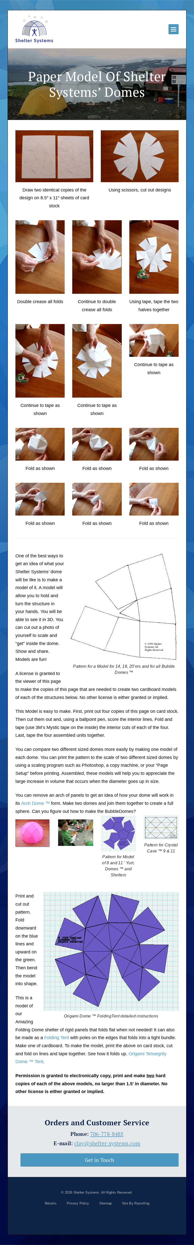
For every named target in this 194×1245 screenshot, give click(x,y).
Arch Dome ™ (35, 803)
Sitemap (105, 1203)
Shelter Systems (86, 1192)
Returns (51, 1203)
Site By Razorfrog (135, 1203)
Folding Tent (56, 1037)
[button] (173, 29)
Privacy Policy (78, 1203)
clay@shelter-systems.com (107, 1143)
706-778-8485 (107, 1133)
